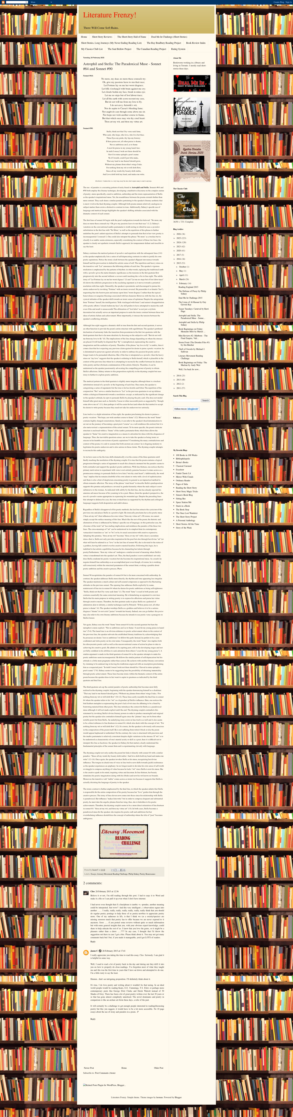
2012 (179, 383)
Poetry (142, 874)
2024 (179, 242)
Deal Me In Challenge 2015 (190, 297)
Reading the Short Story (186, 487)
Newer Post (89, 1067)
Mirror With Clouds (184, 476)
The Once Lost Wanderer (187, 513)
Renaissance (150, 874)
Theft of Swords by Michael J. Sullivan (192, 350)
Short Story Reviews (102, 36)
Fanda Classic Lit (183, 473)
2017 (179, 254)
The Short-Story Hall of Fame (131, 36)
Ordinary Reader (183, 480)
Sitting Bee (181, 498)
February (183, 283)
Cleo (92, 891)
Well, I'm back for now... (189, 369)
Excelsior (180, 469)
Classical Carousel (184, 465)
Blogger (178, 1097)
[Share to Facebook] (121, 870)
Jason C (94, 950)
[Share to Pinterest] (124, 870)
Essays (93, 874)
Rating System (178, 48)
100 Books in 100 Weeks (186, 455)
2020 (179, 250)
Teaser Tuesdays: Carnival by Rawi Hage (194, 310)
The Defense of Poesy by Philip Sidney (192, 292)
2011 (179, 388)
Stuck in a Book (183, 505)
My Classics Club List (92, 48)
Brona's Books (182, 462)
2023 (179, 246)
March (182, 279)
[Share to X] (118, 870)
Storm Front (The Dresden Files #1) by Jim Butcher (194, 343)
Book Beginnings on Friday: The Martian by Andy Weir (193, 363)
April (181, 275)
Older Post (158, 1067)
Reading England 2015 (188, 286)
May (181, 270)
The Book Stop (182, 509)
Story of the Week (184, 527)
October (183, 266)
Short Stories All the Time (187, 524)
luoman (159, 1097)
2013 (179, 379)
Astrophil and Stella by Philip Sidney (191, 323)
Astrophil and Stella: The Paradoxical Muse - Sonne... (192, 316)
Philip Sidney (133, 874)
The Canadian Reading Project (151, 48)
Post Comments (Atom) (105, 1072)
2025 (179, 238)
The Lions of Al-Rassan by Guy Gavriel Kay (192, 303)
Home (84, 36)
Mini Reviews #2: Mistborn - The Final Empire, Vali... (193, 337)
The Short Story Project (186, 516)
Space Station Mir (184, 502)
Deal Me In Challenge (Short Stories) (169, 36)
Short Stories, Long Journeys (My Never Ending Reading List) (111, 42)
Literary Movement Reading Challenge (112, 874)
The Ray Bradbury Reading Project (164, 42)
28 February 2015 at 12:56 (107, 891)
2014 (179, 375)
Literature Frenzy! (109, 14)
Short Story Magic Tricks (187, 491)
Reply (93, 941)
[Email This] (112, 870)
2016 (179, 258)
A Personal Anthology (185, 520)
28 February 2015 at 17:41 (113, 950)
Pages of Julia (182, 484)
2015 (179, 263)
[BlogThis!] (115, 870)
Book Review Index (196, 42)
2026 (179, 233)
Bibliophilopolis (183, 458)
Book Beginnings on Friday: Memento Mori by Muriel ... (192, 330)
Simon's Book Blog (184, 494)
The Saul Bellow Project (119, 48)
